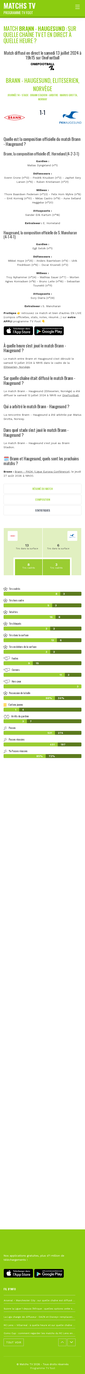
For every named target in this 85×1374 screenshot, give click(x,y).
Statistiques (42, 510)
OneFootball (70, 395)
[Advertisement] (42, 959)
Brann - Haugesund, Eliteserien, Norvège (42, 84)
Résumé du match (42, 489)
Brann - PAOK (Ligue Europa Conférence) (42, 471)
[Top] (74, 1365)
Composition (42, 499)
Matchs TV (20, 7)
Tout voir (13, 1342)
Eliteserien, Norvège (17, 366)
